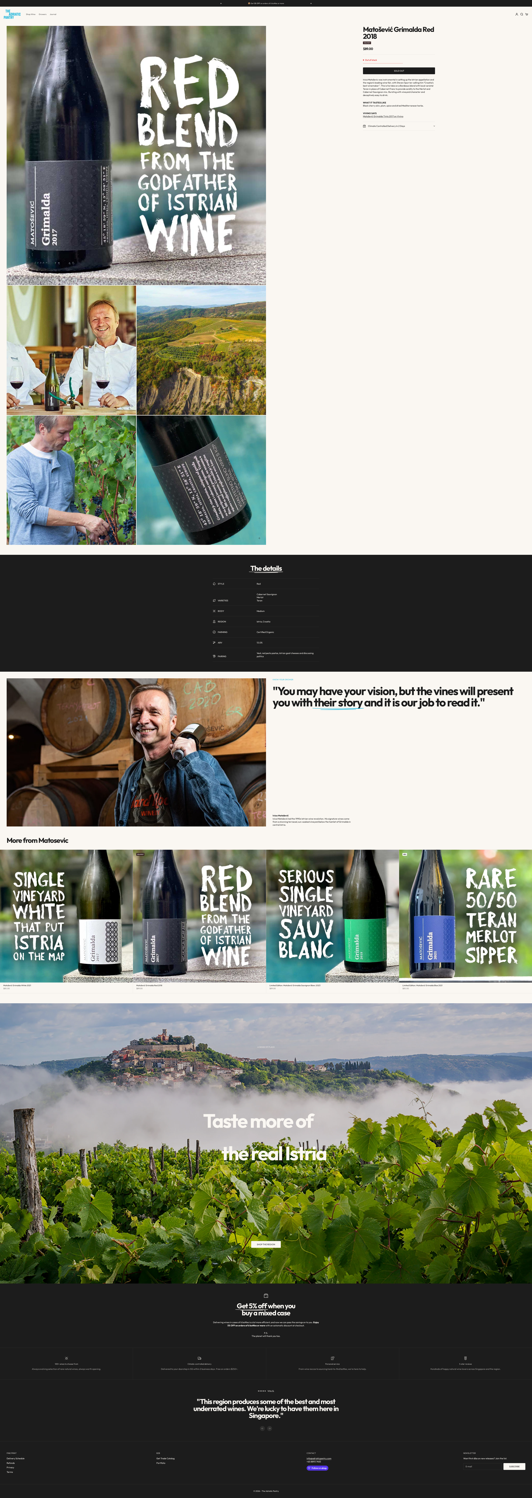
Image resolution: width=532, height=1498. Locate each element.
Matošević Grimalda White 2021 (17, 986)
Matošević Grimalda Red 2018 (149, 986)
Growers (42, 14)
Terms (10, 1472)
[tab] (37, 840)
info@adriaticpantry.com (319, 1458)
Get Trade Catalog (165, 1458)
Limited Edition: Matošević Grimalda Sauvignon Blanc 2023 (294, 986)
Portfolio (160, 1463)
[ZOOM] (259, 278)
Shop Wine (30, 14)
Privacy (10, 1467)
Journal (53, 14)
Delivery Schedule (16, 1458)
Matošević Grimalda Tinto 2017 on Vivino (383, 116)
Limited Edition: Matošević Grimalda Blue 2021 (422, 986)
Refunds (11, 1463)
